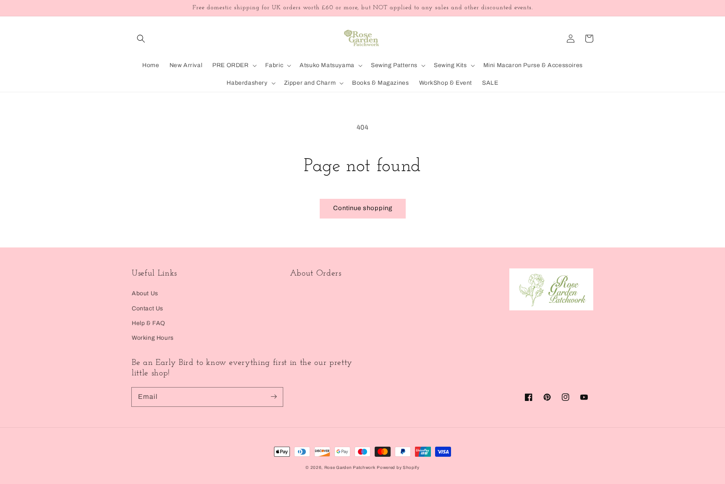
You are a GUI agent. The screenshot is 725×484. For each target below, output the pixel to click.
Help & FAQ (148, 323)
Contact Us (147, 308)
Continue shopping (362, 208)
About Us (145, 293)
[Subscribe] (273, 397)
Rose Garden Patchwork (350, 467)
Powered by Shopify (398, 467)
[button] (141, 38)
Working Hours (153, 338)
